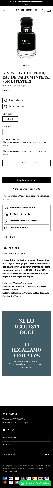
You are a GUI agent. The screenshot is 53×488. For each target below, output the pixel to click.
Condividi (10, 237)
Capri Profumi (23, 466)
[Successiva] (49, 3)
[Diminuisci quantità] (13, 132)
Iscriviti (46, 454)
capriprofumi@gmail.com (22, 422)
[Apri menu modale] (4, 10)
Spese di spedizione (29, 195)
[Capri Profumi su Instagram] (8, 430)
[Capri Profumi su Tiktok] (12, 430)
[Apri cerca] (43, 10)
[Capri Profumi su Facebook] (4, 430)
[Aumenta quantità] (5, 132)
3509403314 (19, 419)
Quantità (7, 126)
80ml (10, 119)
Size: (7, 113)
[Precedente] (4, 3)
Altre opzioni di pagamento (26, 188)
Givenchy (7, 85)
